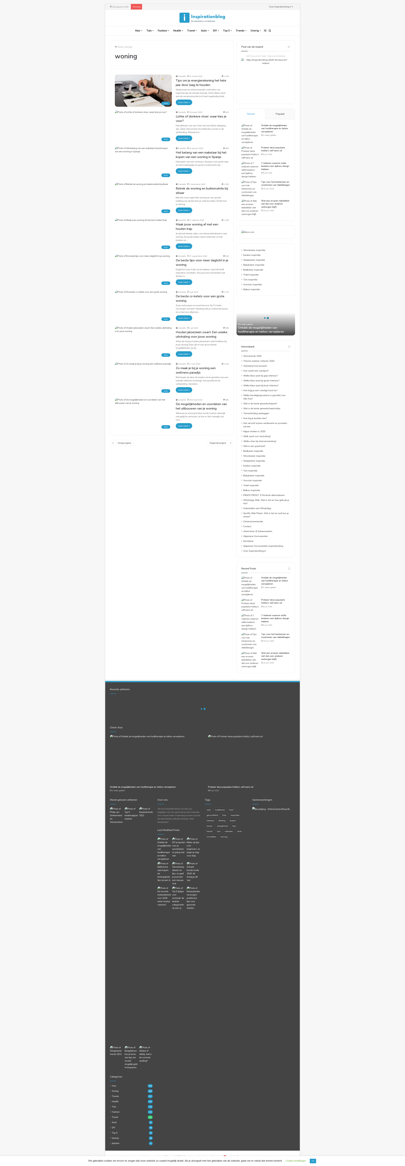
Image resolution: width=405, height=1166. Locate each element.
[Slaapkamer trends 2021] (116, 1051)
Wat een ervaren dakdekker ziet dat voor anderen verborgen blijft (275, 203)
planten (115, 1143)
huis (224, 815)
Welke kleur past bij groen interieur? (261, 380)
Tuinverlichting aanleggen (256, 413)
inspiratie (235, 815)
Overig (255, 30)
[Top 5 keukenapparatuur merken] (131, 926)
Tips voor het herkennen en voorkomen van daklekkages (275, 183)
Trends (240, 30)
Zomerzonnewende (253, 521)
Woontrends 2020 (252, 356)
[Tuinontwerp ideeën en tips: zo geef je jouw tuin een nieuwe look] (179, 873)
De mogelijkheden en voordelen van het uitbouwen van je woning (201, 406)
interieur (210, 820)
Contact (247, 526)
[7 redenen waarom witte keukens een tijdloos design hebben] (250, 170)
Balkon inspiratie (251, 289)
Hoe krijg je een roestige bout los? (260, 390)
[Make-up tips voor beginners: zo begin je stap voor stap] (193, 847)
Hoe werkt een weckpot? (255, 370)
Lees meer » (184, 102)
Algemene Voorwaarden (255, 536)
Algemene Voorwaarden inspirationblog (263, 546)
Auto (204, 30)
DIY (215, 30)
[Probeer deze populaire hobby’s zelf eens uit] (250, 152)
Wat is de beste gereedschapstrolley (261, 408)
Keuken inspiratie (252, 255)
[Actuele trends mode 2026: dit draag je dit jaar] (193, 872)
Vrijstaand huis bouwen (255, 365)
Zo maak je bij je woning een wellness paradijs (196, 370)
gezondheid (212, 815)
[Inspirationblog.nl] (202, 18)
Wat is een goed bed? (254, 446)
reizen (209, 826)
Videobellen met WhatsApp (257, 508)
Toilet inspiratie (251, 274)
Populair (280, 113)
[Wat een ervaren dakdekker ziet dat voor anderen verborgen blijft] (250, 207)
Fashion (162, 30)
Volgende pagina (217, 443)
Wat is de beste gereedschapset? (260, 403)
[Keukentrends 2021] (146, 812)
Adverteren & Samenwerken (257, 531)
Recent (251, 113)
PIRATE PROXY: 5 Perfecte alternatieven (264, 495)
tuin (218, 831)
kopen (233, 820)
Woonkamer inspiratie (254, 250)
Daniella (182, 76)
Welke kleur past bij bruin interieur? (261, 385)
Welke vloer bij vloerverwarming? (259, 441)
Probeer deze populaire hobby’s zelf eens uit (273, 149)
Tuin (149, 30)
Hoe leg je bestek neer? (255, 418)
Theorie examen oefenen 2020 (258, 360)
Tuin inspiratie (250, 279)
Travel (191, 30)
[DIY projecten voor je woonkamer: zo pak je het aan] (179, 847)
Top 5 (226, 30)
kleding (222, 820)
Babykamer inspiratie (253, 264)
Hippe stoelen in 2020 (254, 431)
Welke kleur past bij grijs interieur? (260, 375)
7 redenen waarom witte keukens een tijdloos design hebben (275, 166)
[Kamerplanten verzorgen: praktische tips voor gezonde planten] (193, 898)
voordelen (211, 836)
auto (209, 810)
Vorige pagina (124, 443)
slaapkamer (222, 826)
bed (231, 810)
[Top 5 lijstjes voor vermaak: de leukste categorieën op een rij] (179, 898)
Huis (137, 30)
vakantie (229, 831)
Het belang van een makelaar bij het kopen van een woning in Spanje (201, 154)
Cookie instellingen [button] (296, 1160)
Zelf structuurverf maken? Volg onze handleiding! (265, 56)
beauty (115, 1138)
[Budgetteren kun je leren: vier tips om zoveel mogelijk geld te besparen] (131, 1057)
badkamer (220, 810)
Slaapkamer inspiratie (254, 259)
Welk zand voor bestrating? (257, 436)
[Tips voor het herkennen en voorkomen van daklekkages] (250, 188)
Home (120, 47)
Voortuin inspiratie (252, 284)
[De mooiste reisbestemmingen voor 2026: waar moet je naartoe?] (164, 896)
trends (210, 831)
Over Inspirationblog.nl (280, 6)
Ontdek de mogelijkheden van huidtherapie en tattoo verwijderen (274, 128)
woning (224, 836)
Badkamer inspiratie (253, 269)
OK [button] (313, 1161)
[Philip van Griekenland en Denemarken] (116, 815)
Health (177, 30)
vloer (239, 831)
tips (234, 826)
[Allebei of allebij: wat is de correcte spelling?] (146, 1054)
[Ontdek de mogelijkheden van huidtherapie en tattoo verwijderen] (250, 134)
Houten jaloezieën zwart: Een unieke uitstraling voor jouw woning (201, 334)
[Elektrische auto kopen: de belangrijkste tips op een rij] (164, 872)
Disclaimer (248, 541)
